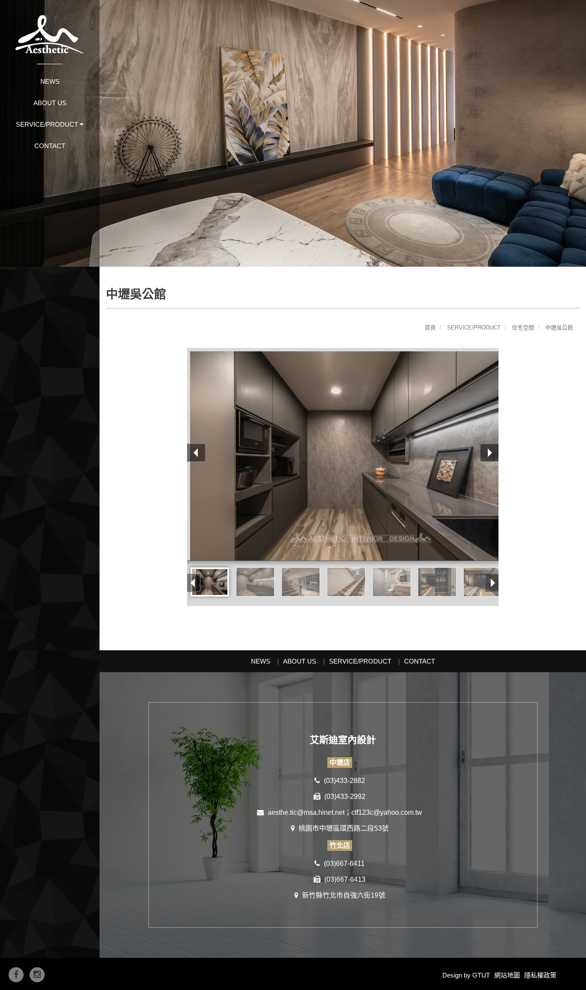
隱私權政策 (540, 975)
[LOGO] (50, 26)
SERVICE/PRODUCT (360, 661)
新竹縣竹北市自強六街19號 (342, 895)
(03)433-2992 (344, 796)
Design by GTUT (466, 975)
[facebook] (16, 974)
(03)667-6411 (343, 863)
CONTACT (49, 145)
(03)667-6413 (344, 879)
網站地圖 (507, 975)
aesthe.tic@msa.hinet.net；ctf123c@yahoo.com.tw (344, 812)
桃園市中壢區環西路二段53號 (343, 828)
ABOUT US (49, 103)
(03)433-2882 (343, 780)
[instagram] (37, 974)
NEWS (50, 81)
